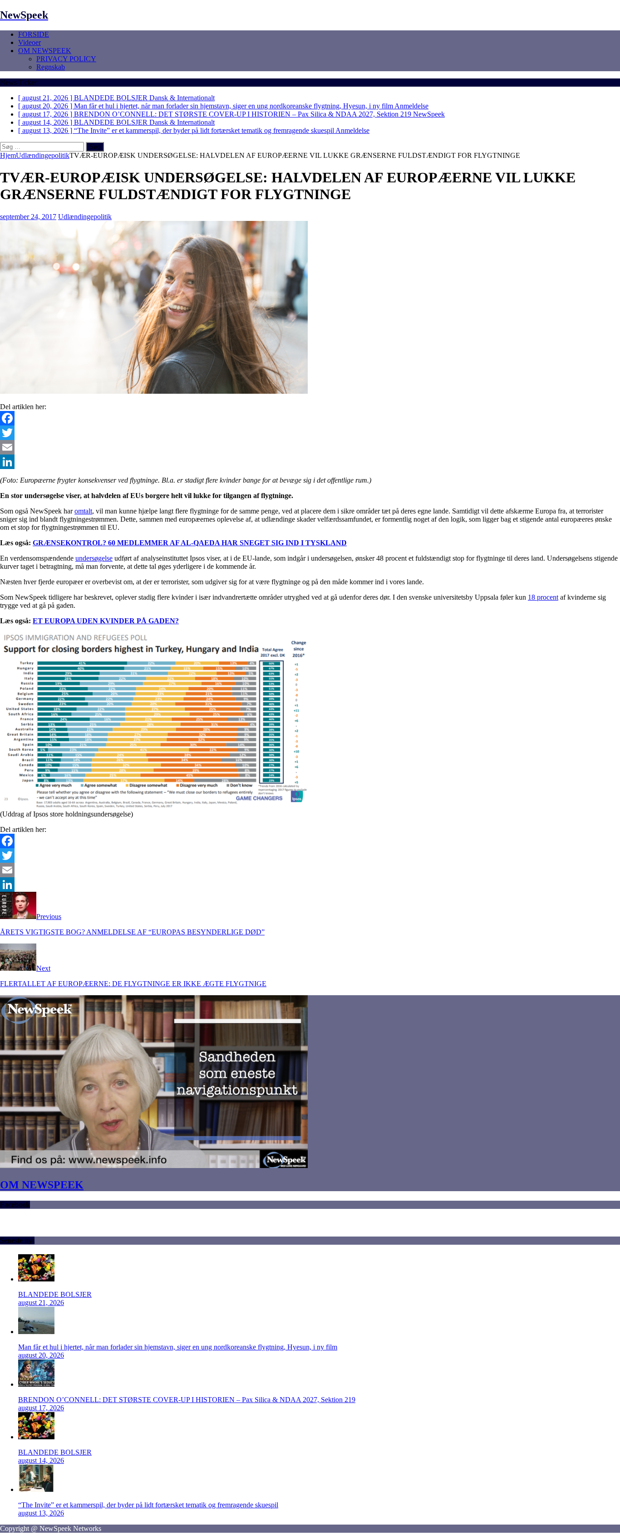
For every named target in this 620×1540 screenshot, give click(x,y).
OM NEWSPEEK (44, 50)
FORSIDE (33, 34)
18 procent (543, 597)
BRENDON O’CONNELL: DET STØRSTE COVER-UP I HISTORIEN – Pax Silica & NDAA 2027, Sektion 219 (186, 1399)
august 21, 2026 (41, 1302)
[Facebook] (310, 418)
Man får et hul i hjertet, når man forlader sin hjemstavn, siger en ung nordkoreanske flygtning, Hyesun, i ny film (177, 1347)
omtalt (83, 511)
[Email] (310, 447)
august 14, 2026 (41, 1460)
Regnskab (50, 67)
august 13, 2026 (41, 1513)
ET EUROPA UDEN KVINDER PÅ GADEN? (106, 621)
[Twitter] (310, 432)
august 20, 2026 (41, 1355)
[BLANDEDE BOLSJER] (36, 1279)
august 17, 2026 (41, 1408)
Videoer (29, 42)
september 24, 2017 (28, 216)
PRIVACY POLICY (66, 59)
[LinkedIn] (310, 462)
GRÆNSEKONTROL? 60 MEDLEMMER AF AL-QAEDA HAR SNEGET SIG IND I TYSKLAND (190, 543)
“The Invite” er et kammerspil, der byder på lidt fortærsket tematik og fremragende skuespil (148, 1505)
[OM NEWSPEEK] (154, 1165)
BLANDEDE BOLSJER (55, 1294)
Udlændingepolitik (85, 216)
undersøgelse (94, 558)
